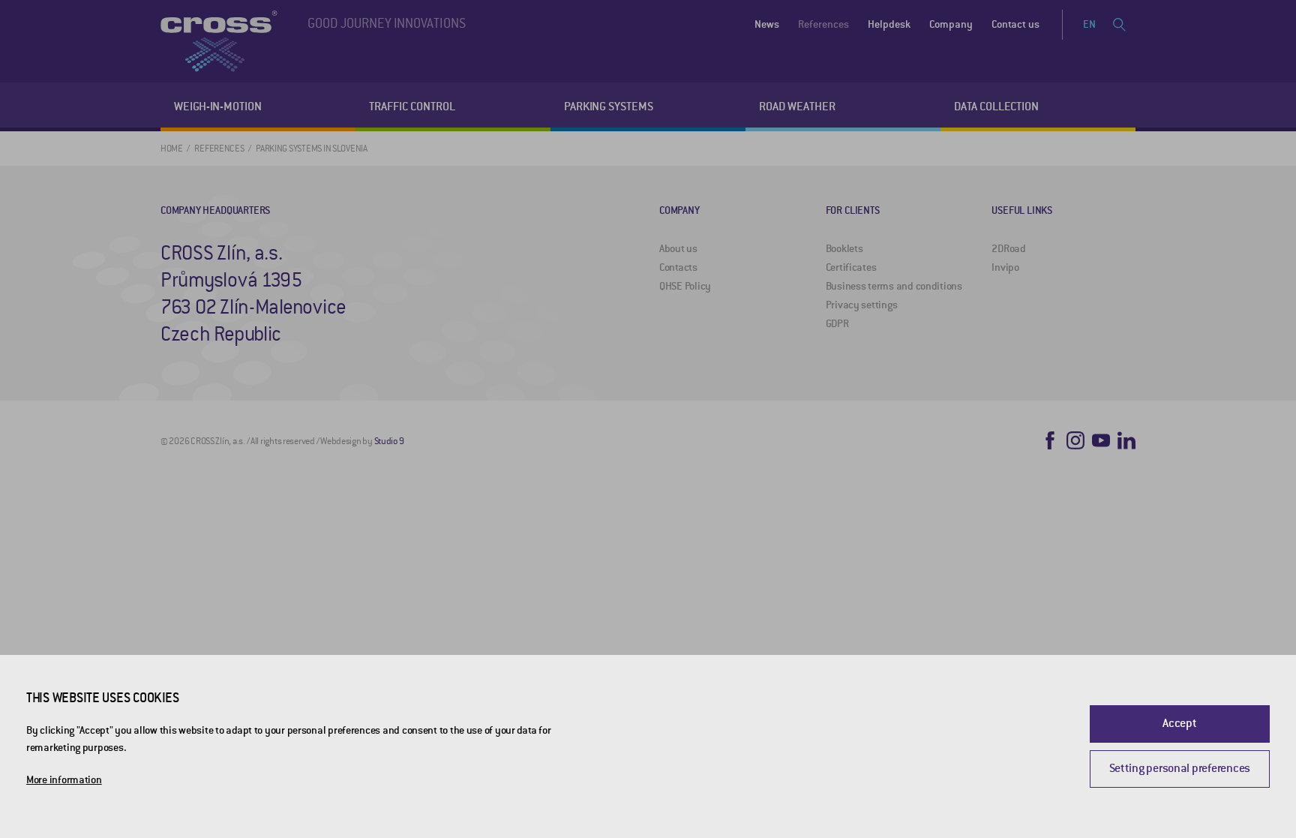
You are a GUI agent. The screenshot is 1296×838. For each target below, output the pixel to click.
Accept (1179, 723)
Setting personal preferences (1179, 768)
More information (64, 779)
